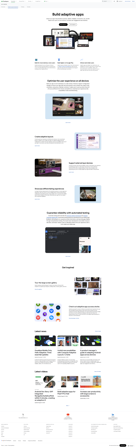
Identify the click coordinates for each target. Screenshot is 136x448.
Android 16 (70, 427)
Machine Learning (27, 427)
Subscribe (123, 445)
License (6, 445)
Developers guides (94, 427)
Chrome (19, 440)
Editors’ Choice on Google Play (65, 66)
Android (2, 426)
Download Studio (94, 431)
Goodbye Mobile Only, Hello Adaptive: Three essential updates (43, 352)
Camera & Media (26, 431)
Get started (4, 4)
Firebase (24, 440)
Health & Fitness (26, 429)
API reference (93, 429)
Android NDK (93, 433)
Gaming (25, 426)
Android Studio (128, 1)
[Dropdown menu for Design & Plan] (25, 1)
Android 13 (70, 433)
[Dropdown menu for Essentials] (16, 1)
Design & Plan (21, 1)
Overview (3, 6)
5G (24, 434)
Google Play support (117, 429)
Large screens (48, 426)
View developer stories (74, 318)
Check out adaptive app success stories (84, 307)
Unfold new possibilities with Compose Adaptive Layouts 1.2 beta (66, 352)
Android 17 (70, 426)
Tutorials (28, 6)
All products (40, 440)
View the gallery (38, 289)
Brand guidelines (11, 445)
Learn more (68, 122)
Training (22, 6)
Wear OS (47, 427)
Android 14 (70, 431)
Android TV (48, 433)
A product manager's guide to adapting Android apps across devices (90, 352)
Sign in (133, 1)
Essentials (13, 1)
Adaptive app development (13, 6)
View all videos (97, 371)
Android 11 (70, 436)
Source (2, 431)
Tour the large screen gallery (46, 283)
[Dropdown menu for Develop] (32, 1)
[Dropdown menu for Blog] (48, 1)
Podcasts (2, 436)
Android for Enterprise (5, 427)
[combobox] (107, 1)
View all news (98, 331)
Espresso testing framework (74, 215)
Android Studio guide (94, 426)
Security (2, 429)
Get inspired (73, 24)
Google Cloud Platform (32, 440)
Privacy (25, 433)
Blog (46, 1)
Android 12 (70, 434)
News (2, 433)
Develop (29, 1)
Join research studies (117, 431)
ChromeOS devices (49, 429)
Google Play (37, 1)
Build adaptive (63, 24)
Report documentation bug (118, 427)
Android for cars (49, 431)
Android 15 (70, 429)
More (68, 405)
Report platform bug (117, 426)
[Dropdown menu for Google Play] (41, 1)
